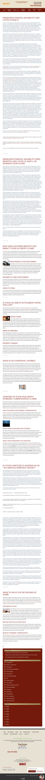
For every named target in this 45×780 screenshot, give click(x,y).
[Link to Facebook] (3, 3)
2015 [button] (7, 722)
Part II (18, 235)
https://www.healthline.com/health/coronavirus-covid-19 (13, 138)
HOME (4, 10)
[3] (23, 43)
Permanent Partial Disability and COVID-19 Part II (21, 19)
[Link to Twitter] (5, 3)
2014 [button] (7, 724)
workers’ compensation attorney (32, 406)
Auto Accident (9, 682)
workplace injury (19, 608)
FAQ (18, 10)
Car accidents (5, 251)
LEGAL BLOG (29, 10)
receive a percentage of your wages (33, 444)
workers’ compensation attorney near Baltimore (32, 602)
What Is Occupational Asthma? (19, 361)
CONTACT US (39, 10)
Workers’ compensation (7, 412)
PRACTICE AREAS (9, 10)
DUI (7, 678)
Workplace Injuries (10, 680)
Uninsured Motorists (10, 698)
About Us (34, 10)
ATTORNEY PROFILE (26, 731)
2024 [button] (7, 706)
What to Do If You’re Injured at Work (19, 593)
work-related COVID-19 (26, 130)
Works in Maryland (10, 696)
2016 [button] (7, 719)
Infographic (8, 689)
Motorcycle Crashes (10, 700)
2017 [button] (7, 716)
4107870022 (18, 582)
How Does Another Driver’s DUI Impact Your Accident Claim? (19, 247)
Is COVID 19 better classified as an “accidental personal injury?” (21, 466)
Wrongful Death (9, 694)
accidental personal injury (10, 79)
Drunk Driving (9, 691)
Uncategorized (9, 662)
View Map (26, 762)
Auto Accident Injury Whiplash (12, 669)
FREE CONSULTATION (13, 734)
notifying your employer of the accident (12, 635)
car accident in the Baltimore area (25, 307)
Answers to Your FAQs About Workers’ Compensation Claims (20, 398)
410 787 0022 (13, 130)
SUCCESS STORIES (23, 10)
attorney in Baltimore (16, 369)
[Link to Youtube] (9, 3)
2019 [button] (7, 711)
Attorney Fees (9, 667)
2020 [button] (7, 709)
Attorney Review (9, 671)
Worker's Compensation (11, 664)
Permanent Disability (10, 687)
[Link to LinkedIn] (7, 3)
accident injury (27, 310)
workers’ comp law (30, 369)
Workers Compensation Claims (12, 685)
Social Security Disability (11, 676)
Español (15, 10)
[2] (30, 31)
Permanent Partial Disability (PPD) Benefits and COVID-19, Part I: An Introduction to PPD (21, 161)
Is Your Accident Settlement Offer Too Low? (22, 304)
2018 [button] (7, 714)
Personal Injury (9, 673)
